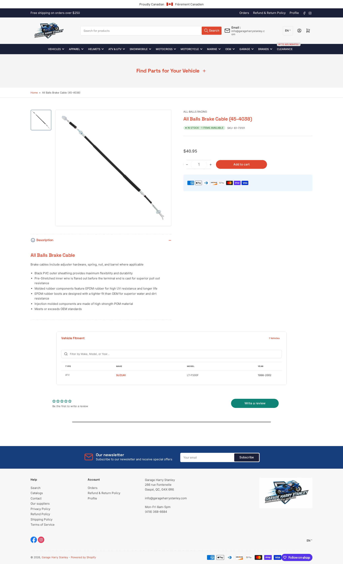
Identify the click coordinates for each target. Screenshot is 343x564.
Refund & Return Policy (269, 13)
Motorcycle (190, 49)
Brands (263, 49)
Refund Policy (40, 514)
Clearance (285, 47)
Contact (36, 498)
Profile (294, 13)
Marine (212, 49)
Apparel (74, 49)
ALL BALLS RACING (195, 111)
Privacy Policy (40, 509)
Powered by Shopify (83, 557)
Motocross (164, 49)
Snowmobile (139, 49)
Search (35, 488)
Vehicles (54, 49)
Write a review (255, 403)
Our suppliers (40, 503)
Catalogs (37, 493)
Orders (244, 13)
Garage (244, 49)
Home (34, 92)
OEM (228, 49)
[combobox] (151, 30)
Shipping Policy (41, 519)
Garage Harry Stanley (55, 557)
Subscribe (246, 457)
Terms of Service (43, 524)
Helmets (94, 49)
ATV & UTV (114, 49)
